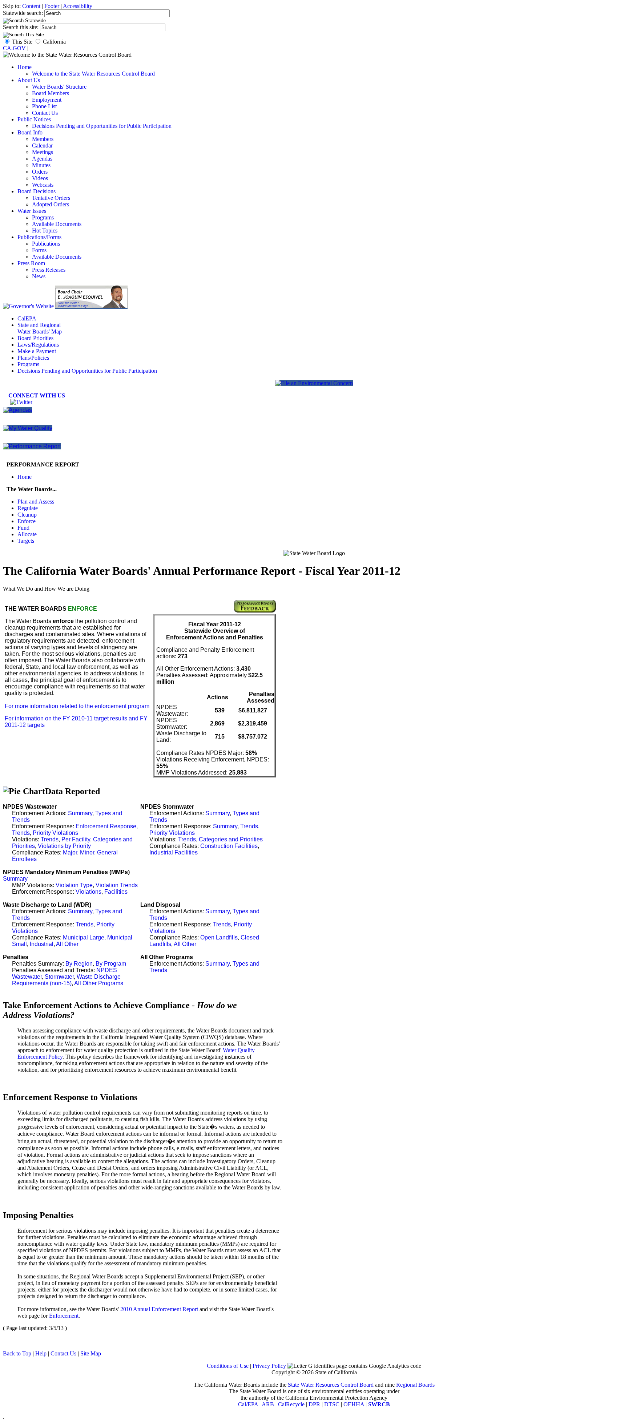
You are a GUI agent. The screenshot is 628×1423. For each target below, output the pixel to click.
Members (42, 139)
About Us (28, 80)
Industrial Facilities (173, 852)
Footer (51, 6)
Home (24, 67)
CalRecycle (291, 1404)
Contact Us (45, 113)
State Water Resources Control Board (331, 1385)
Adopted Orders (50, 204)
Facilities (116, 892)
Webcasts (42, 185)
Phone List (44, 106)
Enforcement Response (106, 826)
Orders (40, 172)
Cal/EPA (248, 1404)
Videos (40, 178)
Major (70, 852)
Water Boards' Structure (59, 87)
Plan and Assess (35, 501)
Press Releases (48, 270)
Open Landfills (219, 937)
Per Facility (75, 839)
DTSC (331, 1404)
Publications (46, 243)
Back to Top (17, 1353)
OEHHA (353, 1404)
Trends (21, 833)
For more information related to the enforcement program (77, 706)
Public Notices (34, 119)
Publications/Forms (39, 237)
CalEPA (26, 318)
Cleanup (27, 515)
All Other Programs (98, 983)
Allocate (27, 534)
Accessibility (77, 6)
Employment (46, 100)
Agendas (42, 158)
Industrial (41, 944)
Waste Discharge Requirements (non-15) (66, 980)
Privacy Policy (269, 1366)
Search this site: (21, 27)
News (38, 276)
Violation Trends (117, 885)
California (54, 42)
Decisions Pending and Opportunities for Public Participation (102, 126)
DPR (314, 1404)
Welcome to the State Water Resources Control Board (93, 73)
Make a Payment (36, 351)
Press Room (31, 263)
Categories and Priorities (231, 839)
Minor (87, 852)
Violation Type (74, 885)
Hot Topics (44, 230)
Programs (43, 217)
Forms (39, 250)
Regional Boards (415, 1385)
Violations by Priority (64, 846)
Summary (80, 813)
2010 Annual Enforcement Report (159, 1309)
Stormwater (59, 977)
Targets (25, 541)
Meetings (42, 152)
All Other (67, 944)
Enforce (26, 521)
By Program (111, 964)
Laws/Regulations (38, 344)
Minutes (41, 165)
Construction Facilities (229, 846)
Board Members (50, 93)
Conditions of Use (228, 1366)
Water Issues (31, 211)
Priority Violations (55, 833)
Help (41, 1353)
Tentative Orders (51, 198)
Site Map (90, 1353)
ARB (268, 1404)
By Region (79, 964)
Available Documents (56, 224)
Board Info (30, 132)
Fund (23, 528)
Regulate (27, 508)
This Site (22, 42)
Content (31, 6)
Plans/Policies (33, 358)
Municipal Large (83, 937)
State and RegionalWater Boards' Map (39, 328)
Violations (88, 892)
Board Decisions (36, 191)
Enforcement (63, 1316)
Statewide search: (23, 13)
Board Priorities (35, 338)
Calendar (42, 145)
